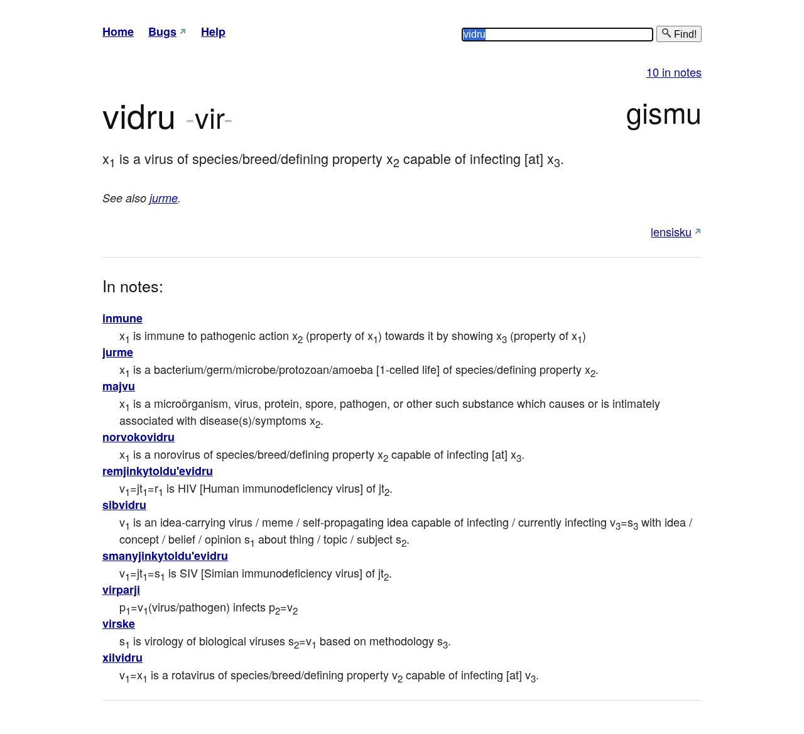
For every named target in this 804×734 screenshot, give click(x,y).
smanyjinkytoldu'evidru (165, 555)
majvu (118, 386)
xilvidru (122, 657)
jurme (163, 197)
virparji (121, 589)
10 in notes (674, 71)
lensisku (671, 231)
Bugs (162, 31)
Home (118, 31)
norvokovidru (138, 437)
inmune (122, 318)
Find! (684, 34)
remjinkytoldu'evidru (157, 471)
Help (213, 31)
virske (118, 623)
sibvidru (124, 504)
